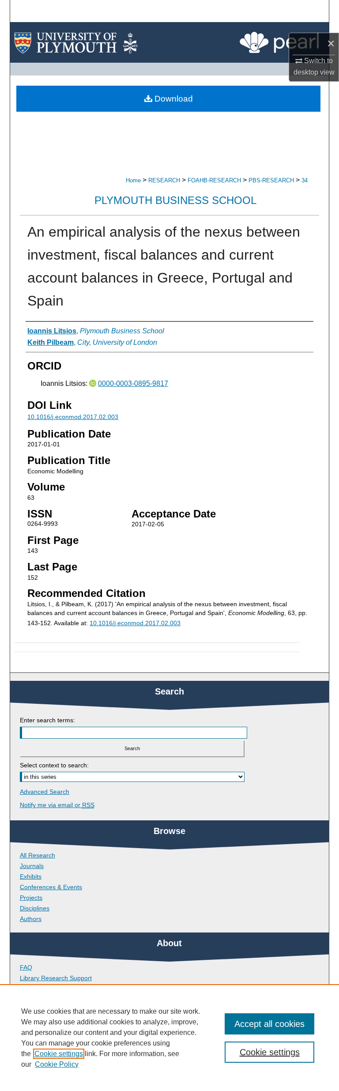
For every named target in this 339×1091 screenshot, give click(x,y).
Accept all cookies (269, 1024)
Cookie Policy (57, 1064)
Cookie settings (58, 1053)
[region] (169, 1037)
